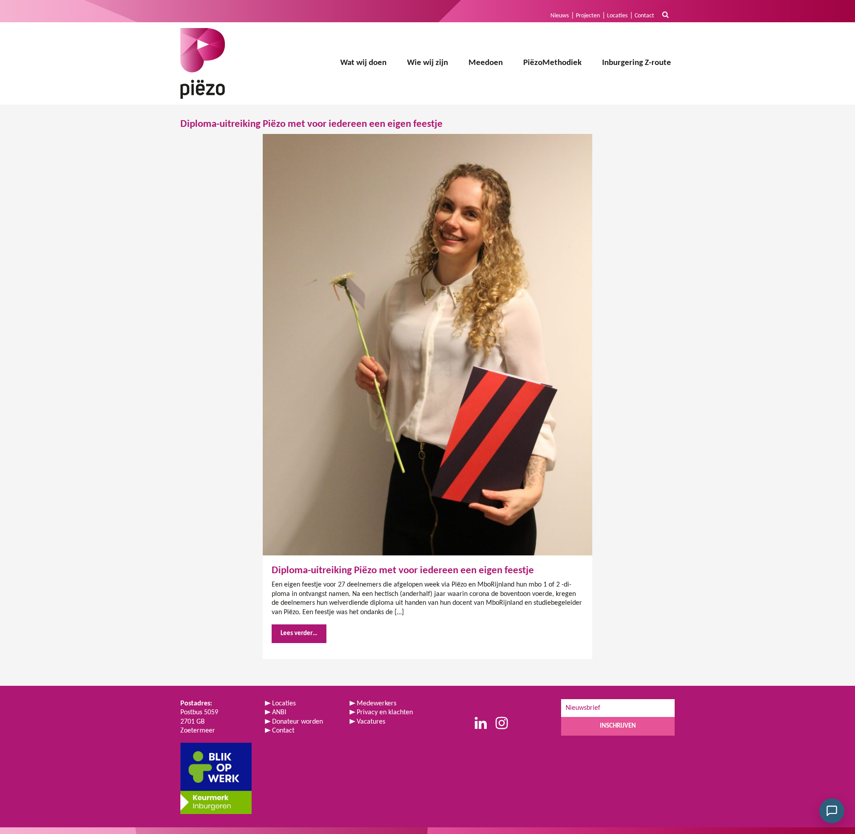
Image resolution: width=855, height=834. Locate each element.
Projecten (588, 15)
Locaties (617, 15)
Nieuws (559, 15)
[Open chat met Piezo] (831, 810)
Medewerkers (376, 703)
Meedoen (485, 63)
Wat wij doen (363, 63)
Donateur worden (297, 721)
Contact (644, 15)
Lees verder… (299, 633)
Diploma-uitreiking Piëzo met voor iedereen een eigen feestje (403, 570)
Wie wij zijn (427, 63)
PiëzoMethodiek (552, 63)
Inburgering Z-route (636, 63)
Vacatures (371, 721)
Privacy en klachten (385, 712)
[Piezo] (202, 63)
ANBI (279, 712)
